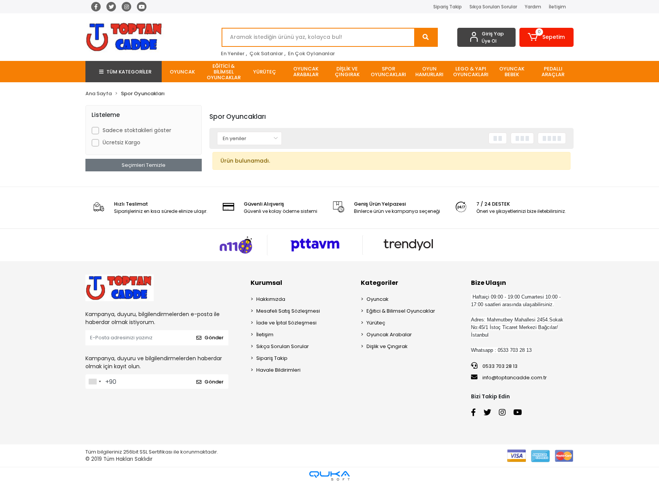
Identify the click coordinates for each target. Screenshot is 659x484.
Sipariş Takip (447, 6)
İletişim (557, 6)
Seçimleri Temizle (144, 165)
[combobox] (94, 381)
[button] (546, 37)
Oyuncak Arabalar (389, 334)
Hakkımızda (270, 299)
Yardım (533, 6)
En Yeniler (232, 53)
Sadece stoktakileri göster (137, 130)
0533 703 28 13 (499, 366)
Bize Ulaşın (488, 282)
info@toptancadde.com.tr (514, 377)
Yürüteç (375, 322)
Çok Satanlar (266, 53)
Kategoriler (379, 282)
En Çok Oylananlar (311, 53)
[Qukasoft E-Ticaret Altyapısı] (329, 476)
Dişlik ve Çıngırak (387, 346)
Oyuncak (377, 299)
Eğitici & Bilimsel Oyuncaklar (400, 311)
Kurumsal (266, 282)
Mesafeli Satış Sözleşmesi (288, 311)
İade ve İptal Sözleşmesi (286, 322)
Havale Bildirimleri (278, 370)
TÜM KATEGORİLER (128, 71)
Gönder (213, 337)
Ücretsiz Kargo (121, 142)
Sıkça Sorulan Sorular (493, 6)
